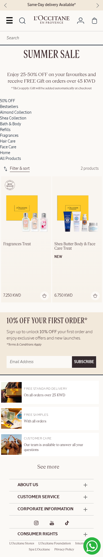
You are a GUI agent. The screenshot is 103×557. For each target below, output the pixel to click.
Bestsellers (9, 107)
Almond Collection (16, 113)
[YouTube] (52, 523)
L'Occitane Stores (21, 543)
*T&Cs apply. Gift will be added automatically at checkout (51, 88)
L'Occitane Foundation (54, 543)
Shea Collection (13, 118)
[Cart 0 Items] (94, 22)
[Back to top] (90, 541)
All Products (10, 159)
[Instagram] (36, 523)
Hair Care (7, 141)
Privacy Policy (64, 549)
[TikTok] (67, 523)
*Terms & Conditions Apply (24, 344)
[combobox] (51, 38)
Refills (5, 130)
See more (48, 467)
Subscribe (84, 362)
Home (5, 153)
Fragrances (9, 136)
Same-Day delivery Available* (51, 5)
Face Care (8, 147)
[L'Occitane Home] (52, 19)
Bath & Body (10, 124)
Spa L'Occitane (39, 549)
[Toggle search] (22, 21)
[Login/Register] (80, 22)
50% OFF (7, 101)
